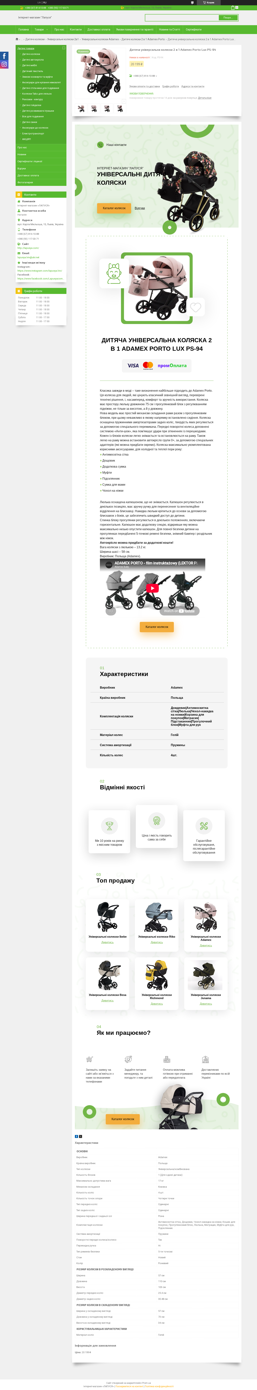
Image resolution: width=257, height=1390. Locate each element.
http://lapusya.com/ (28, 248)
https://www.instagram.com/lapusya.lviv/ (39, 270)
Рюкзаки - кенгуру (32, 99)
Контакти (76, 29)
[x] (80, 1137)
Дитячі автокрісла (33, 59)
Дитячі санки (29, 122)
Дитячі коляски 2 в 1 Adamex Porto (143, 39)
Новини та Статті (169, 29)
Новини (21, 154)
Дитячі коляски (35, 39)
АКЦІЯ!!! (26, 139)
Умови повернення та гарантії (134, 29)
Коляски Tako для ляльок (37, 93)
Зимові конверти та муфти (37, 76)
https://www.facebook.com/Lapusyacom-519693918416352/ (41, 278)
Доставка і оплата (98, 29)
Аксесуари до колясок (35, 127)
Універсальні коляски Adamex (100, 39)
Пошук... (228, 17)
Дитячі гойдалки (31, 105)
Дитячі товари (25, 48)
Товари (39, 29)
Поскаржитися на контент (129, 1386)
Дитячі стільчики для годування (40, 88)
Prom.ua (146, 1383)
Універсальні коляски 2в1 (63, 39)
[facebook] (76, 1137)
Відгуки (140, 208)
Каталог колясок (114, 208)
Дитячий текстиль (32, 71)
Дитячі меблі (29, 65)
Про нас (59, 29)
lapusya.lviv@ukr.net (28, 257)
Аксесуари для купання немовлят (41, 82)
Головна (24, 29)
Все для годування (33, 116)
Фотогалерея (25, 182)
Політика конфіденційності (159, 1386)
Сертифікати (193, 29)
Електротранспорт (33, 133)
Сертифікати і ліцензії (29, 161)
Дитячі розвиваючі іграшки (38, 110)
